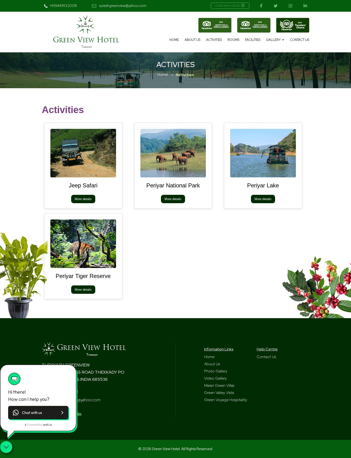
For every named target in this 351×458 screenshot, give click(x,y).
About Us (192, 40)
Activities (214, 40)
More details (83, 199)
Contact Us (299, 40)
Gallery (273, 40)
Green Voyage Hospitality (225, 399)
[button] (38, 412)
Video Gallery (215, 378)
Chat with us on (227, 6)
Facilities (252, 40)
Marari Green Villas (219, 385)
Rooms (233, 40)
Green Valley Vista (219, 392)
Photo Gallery (215, 371)
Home (174, 40)
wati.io (47, 424)
